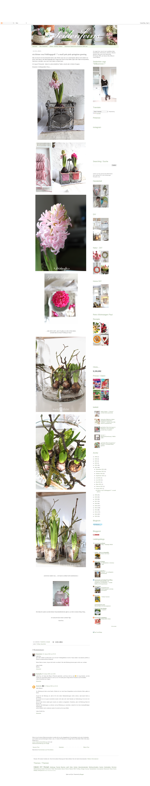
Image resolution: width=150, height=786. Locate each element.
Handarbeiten (93, 768)
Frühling (38, 644)
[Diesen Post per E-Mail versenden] (56, 642)
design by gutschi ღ (100, 570)
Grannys (87, 768)
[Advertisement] (47, 11)
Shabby (35, 770)
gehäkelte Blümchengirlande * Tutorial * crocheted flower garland (108, 444)
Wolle (52, 768)
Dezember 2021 (100, 469)
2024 (96, 461)
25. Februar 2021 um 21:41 (51, 686)
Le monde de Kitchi (100, 543)
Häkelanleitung (37, 768)
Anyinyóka (39, 673)
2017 (96, 501)
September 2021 (100, 475)
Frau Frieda (98, 586)
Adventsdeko (58, 768)
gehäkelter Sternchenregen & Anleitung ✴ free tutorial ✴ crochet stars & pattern (108, 429)
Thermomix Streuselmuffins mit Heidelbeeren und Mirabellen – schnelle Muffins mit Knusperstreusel (103, 583)
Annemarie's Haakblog (101, 617)
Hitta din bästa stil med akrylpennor (103, 606)
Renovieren (48, 768)
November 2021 (100, 471)
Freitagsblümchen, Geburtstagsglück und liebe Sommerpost (107, 589)
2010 (96, 516)
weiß (67, 767)
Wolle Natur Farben (100, 561)
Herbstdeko (107, 767)
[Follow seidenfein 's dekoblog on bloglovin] (97, 525)
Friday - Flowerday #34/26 (107, 544)
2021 (96, 467)
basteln (43, 768)
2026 (96, 456)
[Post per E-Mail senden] (53, 641)
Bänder (71, 768)
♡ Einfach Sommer (105, 596)
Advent (63, 768)
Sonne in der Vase (105, 553)
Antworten (38, 669)
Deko (71, 767)
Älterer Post (86, 747)
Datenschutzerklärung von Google (40, 743)
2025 (96, 459)
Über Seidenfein (43, 46)
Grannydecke (100, 768)
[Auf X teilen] (59, 642)
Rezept (46, 767)
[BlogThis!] (57, 642)
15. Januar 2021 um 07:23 (49, 654)
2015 (96, 505)
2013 (96, 509)
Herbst (76, 767)
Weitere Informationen (92, 758)
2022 (96, 465)
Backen (63, 767)
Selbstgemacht (41, 770)
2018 (96, 499)
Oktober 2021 (99, 473)
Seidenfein (43, 641)
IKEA (74, 768)
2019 (96, 497)
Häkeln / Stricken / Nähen (56, 46)
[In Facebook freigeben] (60, 642)
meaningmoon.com (100, 604)
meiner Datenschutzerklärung (39, 742)
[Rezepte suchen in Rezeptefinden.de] (97, 632)
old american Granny (52, 770)
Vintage (83, 768)
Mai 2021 (98, 482)
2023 (96, 463)
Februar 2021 (99, 486)
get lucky (97, 595)
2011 (96, 514)
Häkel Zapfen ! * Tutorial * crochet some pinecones (107, 412)
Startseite (34, 46)
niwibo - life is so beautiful (102, 552)
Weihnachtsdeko (94, 767)
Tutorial (58, 767)
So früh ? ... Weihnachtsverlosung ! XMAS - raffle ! (108, 436)
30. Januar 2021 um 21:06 (48, 673)
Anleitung (52, 767)
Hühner (67, 768)
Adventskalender (83, 767)
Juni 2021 (98, 480)
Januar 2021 (99, 488)
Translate (98, 113)
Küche (114, 768)
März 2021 (99, 484)
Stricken (114, 767)
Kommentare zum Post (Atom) (45, 749)
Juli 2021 (98, 477)
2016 (96, 503)
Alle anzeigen (113, 626)
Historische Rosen (108, 768)
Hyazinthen (43, 644)
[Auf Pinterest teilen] (62, 642)
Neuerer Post (36, 747)
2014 (96, 507)
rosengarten (103, 609)
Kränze (46, 770)
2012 (96, 512)
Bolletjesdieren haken (106, 618)
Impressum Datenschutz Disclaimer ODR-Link (76, 46)
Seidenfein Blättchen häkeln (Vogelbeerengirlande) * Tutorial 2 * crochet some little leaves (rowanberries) (108, 421)
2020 (96, 495)
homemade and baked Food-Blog (103, 580)
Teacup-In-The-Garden (101, 608)
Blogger (82, 774)
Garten (101, 767)
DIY (41, 767)
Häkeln (36, 767)
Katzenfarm (39, 654)
